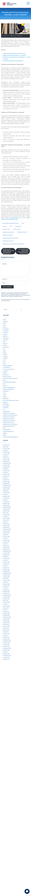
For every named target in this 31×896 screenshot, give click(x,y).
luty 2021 (5, 566)
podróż (4, 373)
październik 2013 (7, 655)
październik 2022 (7, 529)
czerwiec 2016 (6, 633)
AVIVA (4, 323)
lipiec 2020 (5, 578)
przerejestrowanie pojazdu (9, 382)
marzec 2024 (6, 498)
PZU (4, 384)
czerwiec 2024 (6, 492)
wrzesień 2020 (6, 575)
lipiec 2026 (5, 447)
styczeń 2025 (6, 479)
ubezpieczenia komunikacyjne (10, 415)
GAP (4, 341)
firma (23, 223)
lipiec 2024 (5, 490)
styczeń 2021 (6, 567)
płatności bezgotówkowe (8, 387)
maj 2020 (5, 582)
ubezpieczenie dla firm (22, 232)
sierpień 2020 (6, 577)
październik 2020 (7, 573)
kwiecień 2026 (6, 452)
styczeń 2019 (6, 611)
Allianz (4, 319)
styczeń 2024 (6, 501)
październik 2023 (7, 507)
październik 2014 (7, 648)
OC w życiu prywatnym (8, 369)
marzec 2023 (6, 520)
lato (4, 349)
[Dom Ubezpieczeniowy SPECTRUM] (9, 3)
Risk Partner (6, 391)
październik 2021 (7, 551)
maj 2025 (5, 472)
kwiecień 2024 (6, 496)
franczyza (5, 226)
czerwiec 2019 (6, 602)
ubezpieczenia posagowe (9, 416)
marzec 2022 (6, 542)
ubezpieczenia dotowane (9, 413)
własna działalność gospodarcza (10, 437)
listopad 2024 (6, 483)
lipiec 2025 (5, 468)
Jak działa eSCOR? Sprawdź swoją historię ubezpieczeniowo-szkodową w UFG (8, 251)
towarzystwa (6, 406)
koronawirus (6, 347)
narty (4, 362)
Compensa (5, 330)
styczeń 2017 (6, 628)
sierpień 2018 (6, 619)
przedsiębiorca (18, 226)
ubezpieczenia (19, 35)
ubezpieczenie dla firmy (8, 235)
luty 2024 (5, 500)
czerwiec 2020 (6, 580)
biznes (4, 327)
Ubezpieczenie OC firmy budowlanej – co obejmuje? (14, 55)
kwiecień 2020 (6, 584)
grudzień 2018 (6, 613)
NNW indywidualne (7, 365)
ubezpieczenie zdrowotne (9, 426)
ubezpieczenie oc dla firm (8, 241)
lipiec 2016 (5, 631)
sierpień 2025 (6, 467)
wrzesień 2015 (6, 642)
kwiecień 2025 (6, 474)
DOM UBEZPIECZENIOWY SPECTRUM (11, 223)
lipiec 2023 (5, 512)
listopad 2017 (6, 624)
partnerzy (5, 371)
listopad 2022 (6, 527)
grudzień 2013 (6, 653)
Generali (5, 343)
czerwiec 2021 (6, 558)
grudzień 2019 (6, 591)
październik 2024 (7, 485)
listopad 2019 (6, 593)
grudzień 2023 (6, 503)
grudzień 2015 (6, 639)
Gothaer (5, 345)
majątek (5, 354)
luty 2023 (5, 522)
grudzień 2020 (6, 569)
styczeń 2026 (6, 457)
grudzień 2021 (6, 547)
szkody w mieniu (16, 229)
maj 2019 (5, 604)
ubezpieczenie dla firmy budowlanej (10, 238)
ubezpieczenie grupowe (8, 418)
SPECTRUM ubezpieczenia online (10, 400)
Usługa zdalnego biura (8, 431)
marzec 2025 (6, 476)
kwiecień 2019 (6, 606)
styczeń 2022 (6, 545)
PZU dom (5, 385)
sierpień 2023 (6, 511)
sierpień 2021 (6, 555)
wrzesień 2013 (6, 657)
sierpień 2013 (6, 659)
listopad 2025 (6, 461)
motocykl (5, 358)
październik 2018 (7, 617)
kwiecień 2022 (6, 540)
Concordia (5, 332)
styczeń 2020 (6, 589)
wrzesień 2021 (6, 553)
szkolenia (5, 402)
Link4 (4, 351)
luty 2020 (5, 587)
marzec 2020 (6, 586)
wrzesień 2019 (6, 597)
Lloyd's (4, 352)
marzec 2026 (6, 454)
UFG (4, 428)
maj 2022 (5, 538)
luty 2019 (5, 609)
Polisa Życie (6, 374)
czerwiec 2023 (6, 514)
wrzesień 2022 (6, 531)
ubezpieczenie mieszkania (9, 420)
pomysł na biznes (7, 376)
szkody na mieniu (6, 229)
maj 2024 (5, 494)
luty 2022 (5, 544)
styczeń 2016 (6, 637)
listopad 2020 (6, 571)
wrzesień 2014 (6, 650)
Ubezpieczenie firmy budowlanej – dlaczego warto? (14, 53)
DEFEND (5, 336)
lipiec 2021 (5, 556)
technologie (6, 404)
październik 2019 (7, 595)
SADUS (4, 396)
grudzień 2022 (6, 525)
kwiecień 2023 (6, 518)
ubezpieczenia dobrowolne (8, 232)
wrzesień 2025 (6, 465)
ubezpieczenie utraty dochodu (10, 424)
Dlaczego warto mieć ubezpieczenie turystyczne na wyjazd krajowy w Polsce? (22, 251)
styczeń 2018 (6, 620)
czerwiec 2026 (6, 448)
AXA (4, 325)
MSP (11, 226)
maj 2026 (5, 450)
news (4, 363)
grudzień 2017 (6, 622)
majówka (5, 356)
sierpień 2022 (6, 533)
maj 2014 (5, 652)
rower (4, 395)
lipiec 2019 (5, 600)
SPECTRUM (5, 398)
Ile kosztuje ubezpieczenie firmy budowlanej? (13, 60)
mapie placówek (15, 217)
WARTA (4, 433)
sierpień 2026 (6, 445)
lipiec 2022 (5, 534)
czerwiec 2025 (6, 470)
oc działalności (6, 367)
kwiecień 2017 (6, 626)
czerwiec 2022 (6, 536)
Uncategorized (6, 429)
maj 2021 (5, 560)
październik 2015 (7, 641)
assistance (5, 321)
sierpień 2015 (6, 644)
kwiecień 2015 (6, 646)
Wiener (5, 435)
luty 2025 (5, 478)
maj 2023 (5, 516)
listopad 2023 (6, 505)
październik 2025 (7, 463)
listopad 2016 (6, 630)
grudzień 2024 (6, 481)
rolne (4, 393)
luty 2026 (5, 456)
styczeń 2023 (6, 523)
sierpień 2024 (6, 489)
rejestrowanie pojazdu (8, 389)
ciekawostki (14, 35)
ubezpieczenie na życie (8, 422)
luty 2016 (5, 635)
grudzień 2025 (6, 459)
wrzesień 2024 (6, 487)
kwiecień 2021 (6, 562)
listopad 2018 (6, 615)
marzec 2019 (6, 608)
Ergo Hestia (6, 338)
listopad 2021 (6, 549)
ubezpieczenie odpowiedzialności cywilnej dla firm (13, 244)
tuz (3, 409)
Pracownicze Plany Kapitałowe (10, 378)
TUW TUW (5, 407)
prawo (4, 380)
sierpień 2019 (6, 598)
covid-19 (5, 334)
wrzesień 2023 (6, 509)
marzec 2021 (6, 564)
